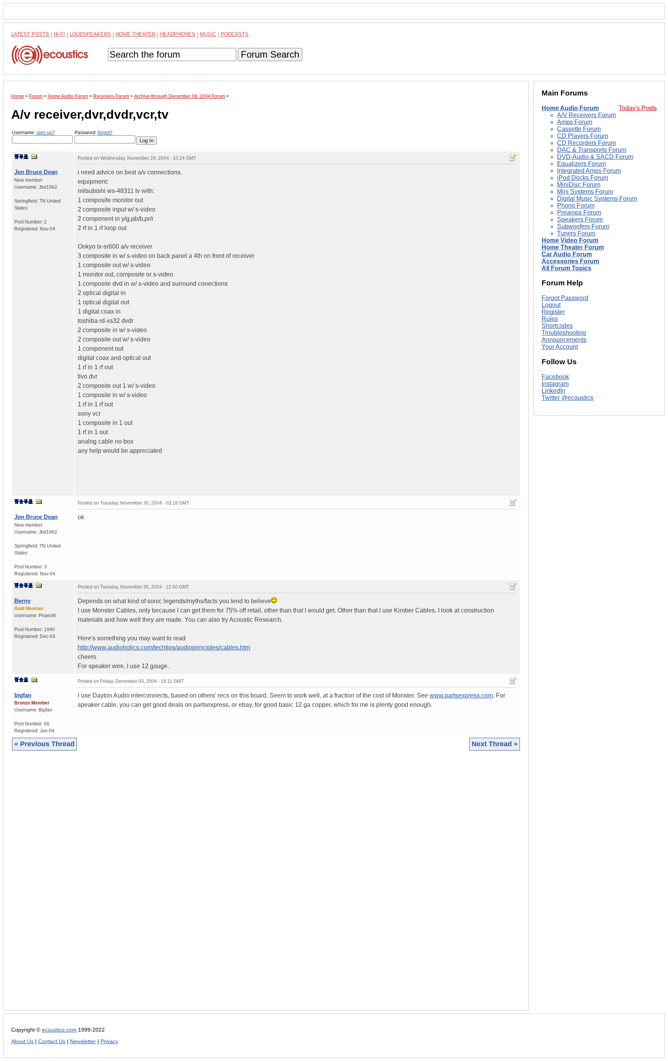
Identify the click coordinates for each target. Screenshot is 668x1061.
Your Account (560, 346)
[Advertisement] (243, 886)
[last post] (26, 156)
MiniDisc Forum (578, 184)
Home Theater (135, 34)
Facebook (555, 377)
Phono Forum (576, 205)
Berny (22, 600)
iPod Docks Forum (582, 177)
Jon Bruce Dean (36, 172)
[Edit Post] (513, 158)
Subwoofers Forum (583, 226)
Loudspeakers (90, 34)
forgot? (105, 132)
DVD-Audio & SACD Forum (595, 157)
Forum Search (270, 54)
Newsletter (83, 1041)
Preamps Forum (579, 212)
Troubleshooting (564, 332)
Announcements (564, 339)
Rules (550, 319)
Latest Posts (30, 34)
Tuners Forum (576, 233)
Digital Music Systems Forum (597, 198)
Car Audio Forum (567, 254)
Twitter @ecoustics (567, 397)
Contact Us (51, 1041)
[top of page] (16, 156)
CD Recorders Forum (586, 143)
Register (553, 312)
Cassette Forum (579, 129)
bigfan (22, 695)
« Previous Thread (44, 744)
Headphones (177, 34)
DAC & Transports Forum (591, 150)
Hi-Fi (59, 34)
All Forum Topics (566, 268)
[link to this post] (34, 156)
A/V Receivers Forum (586, 115)
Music (208, 34)
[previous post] (21, 501)
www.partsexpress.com (461, 695)
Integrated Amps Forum (589, 170)
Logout (551, 305)
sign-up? (45, 132)
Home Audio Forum (570, 108)
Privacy (109, 1041)
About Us (22, 1041)
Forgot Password (565, 298)
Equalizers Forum (581, 163)
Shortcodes (557, 325)
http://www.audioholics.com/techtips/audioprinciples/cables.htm (164, 647)
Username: (33, 132)
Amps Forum (574, 122)
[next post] (21, 156)
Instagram (555, 383)
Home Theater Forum (573, 247)
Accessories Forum (570, 261)
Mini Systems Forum (585, 191)
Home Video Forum (570, 240)
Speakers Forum (580, 219)
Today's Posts (638, 108)
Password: (93, 132)
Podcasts (235, 34)
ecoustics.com (59, 1030)
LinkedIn (553, 390)
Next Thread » (495, 744)
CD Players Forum (582, 136)
